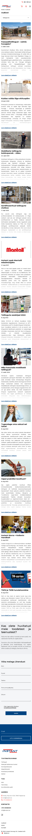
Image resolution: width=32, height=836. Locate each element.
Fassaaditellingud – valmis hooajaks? (14, 43)
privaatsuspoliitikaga (10, 707)
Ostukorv (21, 6)
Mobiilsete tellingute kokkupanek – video (11, 152)
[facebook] (2, 815)
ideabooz (6, 833)
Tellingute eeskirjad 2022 (13, 315)
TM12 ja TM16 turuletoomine (14, 590)
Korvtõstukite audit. (7, 787)
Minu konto (25, 6)
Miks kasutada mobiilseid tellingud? (13, 368)
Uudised (3, 823)
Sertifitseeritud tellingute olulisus (13, 207)
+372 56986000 (7, 800)
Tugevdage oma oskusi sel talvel (14, 425)
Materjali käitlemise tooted (9, 764)
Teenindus (4, 785)
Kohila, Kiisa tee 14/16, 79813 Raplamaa (14, 795)
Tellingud (4, 762)
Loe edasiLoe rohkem (9, 75)
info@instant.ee (7, 798)
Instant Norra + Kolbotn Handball (12, 536)
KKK (2, 782)
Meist (3, 825)
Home (2, 9)
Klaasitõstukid (5, 769)
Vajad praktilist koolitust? (13, 479)
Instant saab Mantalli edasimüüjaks (11, 261)
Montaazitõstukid (6, 767)
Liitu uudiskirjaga (16, 738)
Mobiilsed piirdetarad (7, 771)
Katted (3, 774)
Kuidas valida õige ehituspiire (15, 98)
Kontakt (3, 827)
